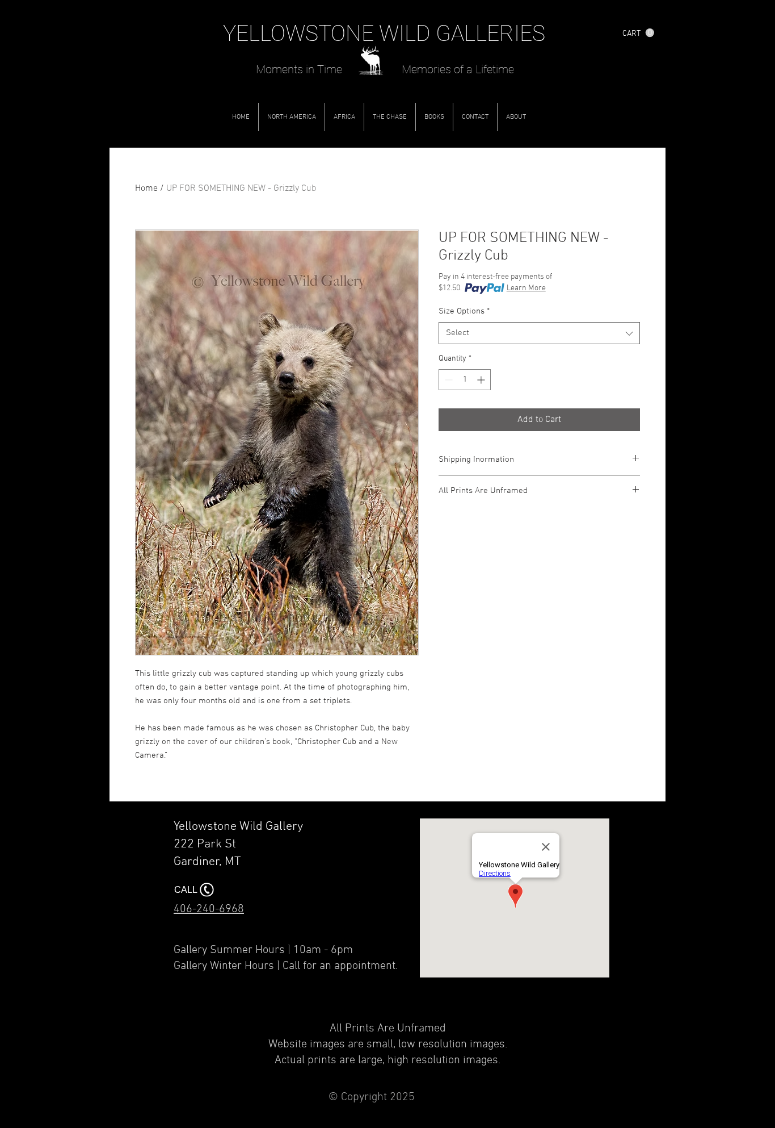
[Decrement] (447, 380)
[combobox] (539, 333)
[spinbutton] (464, 380)
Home (146, 188)
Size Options (464, 311)
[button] (638, 32)
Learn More (526, 288)
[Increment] (482, 380)
